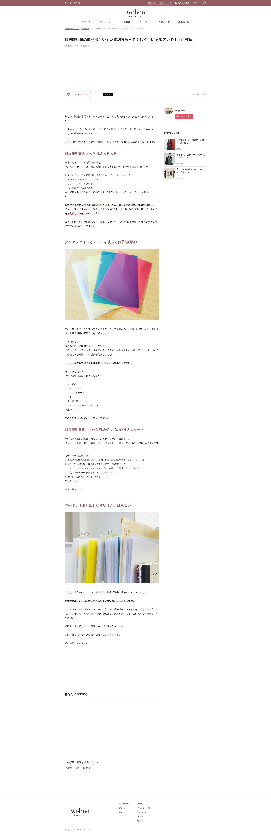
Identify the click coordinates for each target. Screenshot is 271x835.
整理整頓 (69, 768)
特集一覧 (122, 812)
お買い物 (184, 22)
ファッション (106, 22)
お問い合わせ (141, 812)
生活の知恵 (164, 22)
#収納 (76, 46)
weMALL (179, 164)
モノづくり (87, 22)
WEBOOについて (125, 804)
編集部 (179, 149)
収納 (77, 768)
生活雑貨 (126, 22)
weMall (179, 178)
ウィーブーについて (72, 3)
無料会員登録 (183, 3)
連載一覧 (122, 808)
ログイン (197, 3)
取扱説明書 (86, 768)
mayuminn (180, 110)
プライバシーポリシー (144, 808)
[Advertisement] (135, 70)
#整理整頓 (69, 46)
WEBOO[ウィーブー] (72, 29)
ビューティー (145, 22)
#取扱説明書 (85, 46)
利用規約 (140, 804)
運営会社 (140, 821)
